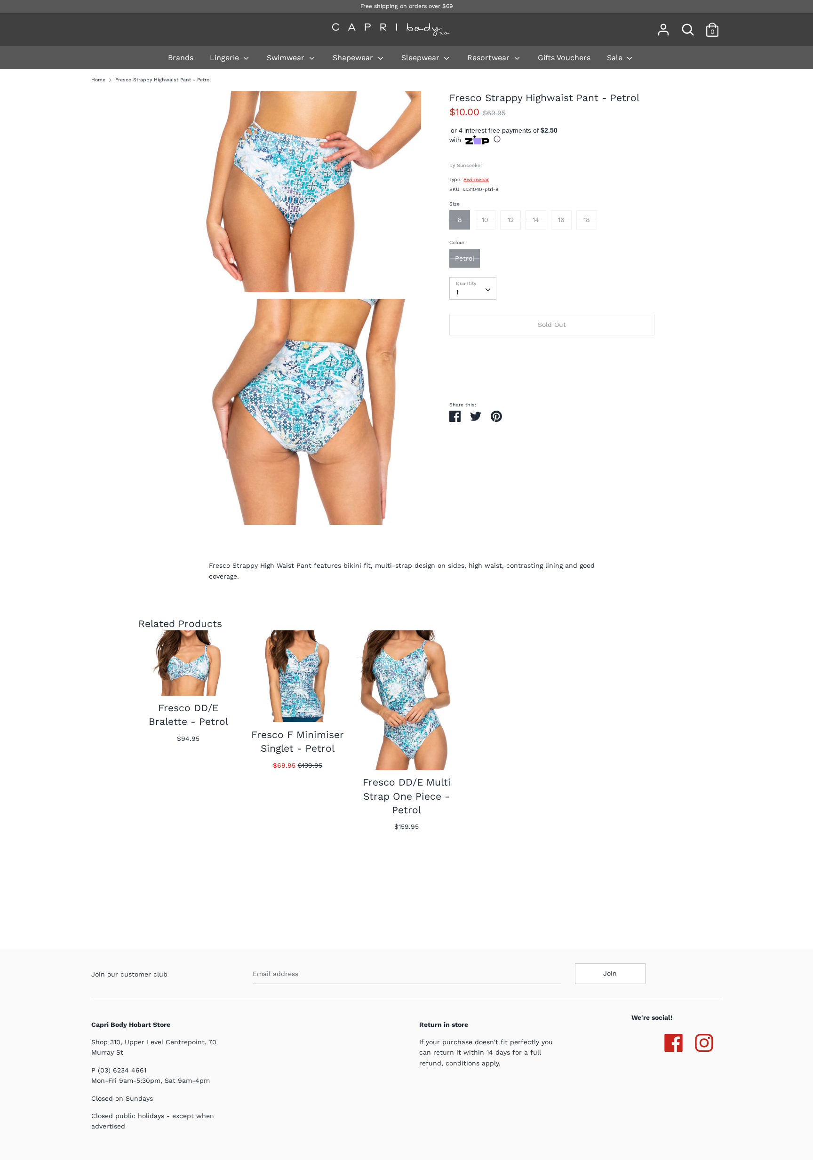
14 (536, 219)
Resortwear (489, 57)
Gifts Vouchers (564, 57)
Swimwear (287, 57)
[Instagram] (704, 1041)
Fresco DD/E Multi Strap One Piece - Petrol (407, 796)
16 (561, 219)
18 (586, 219)
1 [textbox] (457, 292)
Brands (180, 57)
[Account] (663, 25)
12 (511, 219)
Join (610, 973)
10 (485, 219)
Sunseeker (469, 165)
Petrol (464, 258)
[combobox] (472, 288)
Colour (456, 242)
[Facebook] (673, 1041)
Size (454, 204)
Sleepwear (421, 57)
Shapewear (354, 57)
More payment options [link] (551, 374)
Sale (616, 57)
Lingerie (225, 57)
